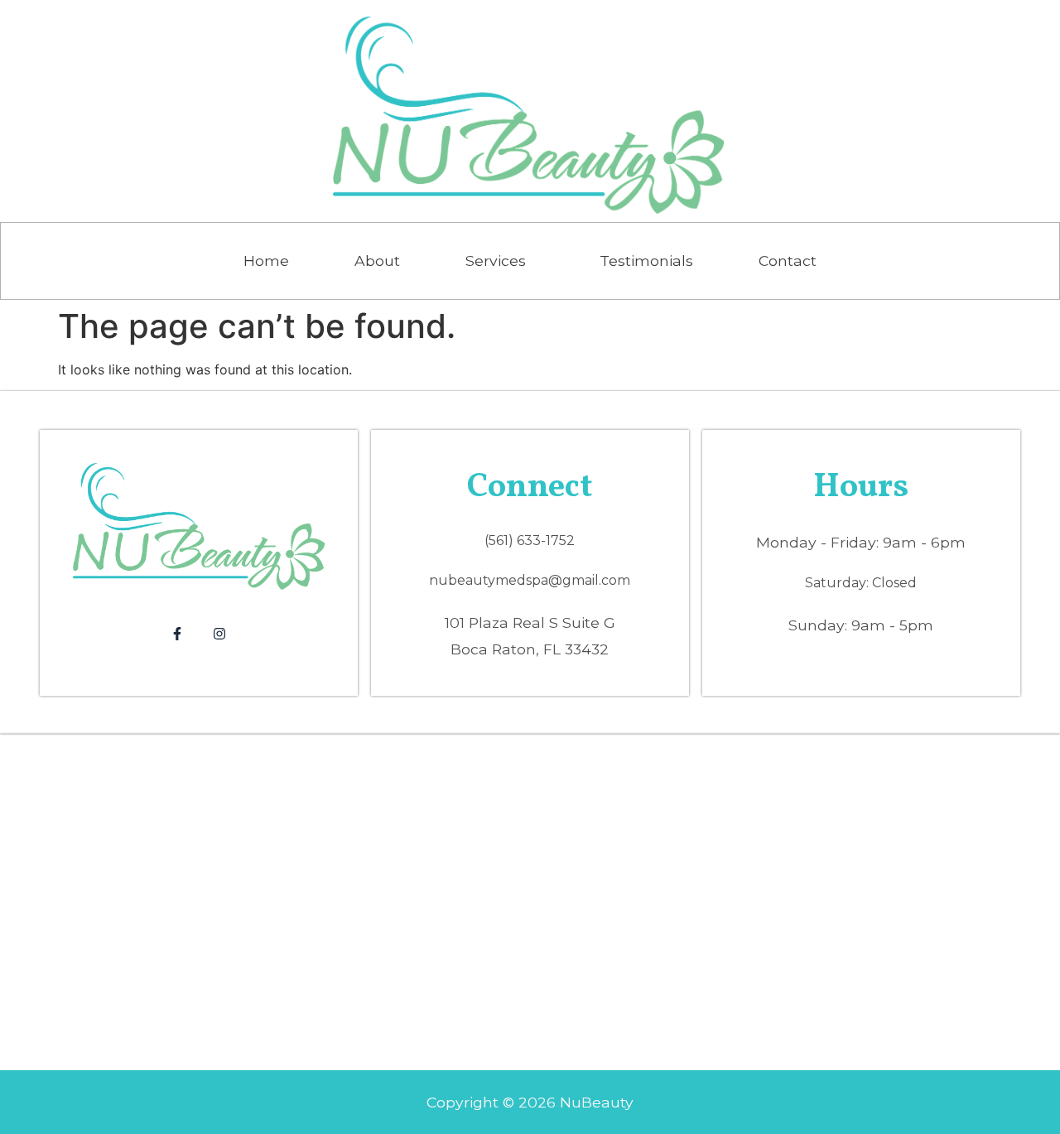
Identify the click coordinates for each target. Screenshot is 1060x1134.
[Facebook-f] (177, 633)
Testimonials (646, 260)
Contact (788, 260)
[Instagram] (219, 633)
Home (266, 260)
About (377, 260)
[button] (500, 261)
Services (495, 260)
